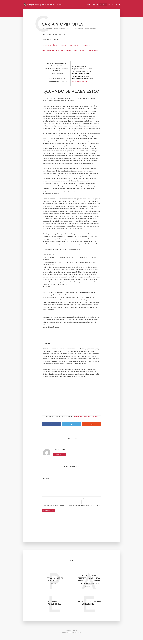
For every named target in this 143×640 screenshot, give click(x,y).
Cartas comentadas (92, 50)
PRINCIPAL (45, 45)
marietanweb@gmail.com (80, 81)
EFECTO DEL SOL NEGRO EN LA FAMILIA (89, 603)
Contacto (110, 4)
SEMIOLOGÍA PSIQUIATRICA (61, 50)
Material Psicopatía (60, 28)
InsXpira (74, 630)
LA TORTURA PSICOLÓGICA (54, 603)
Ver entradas (59, 454)
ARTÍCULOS (54, 45)
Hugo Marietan (48, 28)
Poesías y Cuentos (78, 50)
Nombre (44, 499)
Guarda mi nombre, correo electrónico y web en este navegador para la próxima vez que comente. (72, 505)
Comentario (45, 478)
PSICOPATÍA (64, 45)
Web (82, 499)
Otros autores (46, 50)
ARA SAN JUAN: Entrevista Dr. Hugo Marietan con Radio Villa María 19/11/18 (89, 579)
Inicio (88, 4)
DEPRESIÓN (87, 45)
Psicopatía (103, 4)
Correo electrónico (68, 499)
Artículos (95, 4)
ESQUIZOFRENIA (75, 45)
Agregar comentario (90, 28)
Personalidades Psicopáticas (54, 579)
